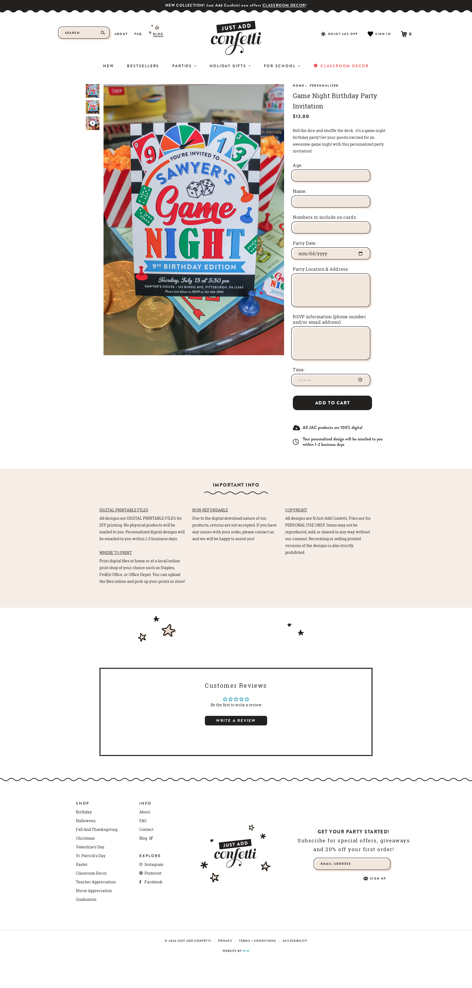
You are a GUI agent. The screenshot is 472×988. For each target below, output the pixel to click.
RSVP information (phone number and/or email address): (329, 319)
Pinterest (152, 873)
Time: (299, 369)
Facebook (153, 882)
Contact (146, 829)
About (121, 34)
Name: (299, 191)
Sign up (378, 878)
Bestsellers (143, 66)
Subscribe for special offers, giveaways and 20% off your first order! (353, 845)
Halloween (86, 821)
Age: (297, 165)
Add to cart (332, 402)
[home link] (236, 38)
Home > (300, 85)
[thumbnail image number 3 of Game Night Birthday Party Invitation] (92, 123)
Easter (82, 864)
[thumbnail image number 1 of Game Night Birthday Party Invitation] (92, 91)
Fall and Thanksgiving (96, 829)
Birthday (84, 812)
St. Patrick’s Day (90, 856)
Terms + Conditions (257, 941)
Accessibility (295, 941)
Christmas (85, 838)
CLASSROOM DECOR (283, 5)
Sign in (383, 34)
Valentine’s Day (90, 847)
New (108, 66)
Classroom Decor (344, 66)
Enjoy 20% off (343, 34)
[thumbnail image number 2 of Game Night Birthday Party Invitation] (92, 107)
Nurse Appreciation (94, 891)
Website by (236, 951)
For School (280, 66)
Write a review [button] (236, 720)
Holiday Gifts (228, 66)
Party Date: (305, 243)
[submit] (103, 32)
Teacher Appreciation (96, 882)
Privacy (225, 941)
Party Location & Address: (321, 269)
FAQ (138, 34)
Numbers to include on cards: (324, 217)
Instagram (153, 864)
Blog (158, 34)
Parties (182, 66)
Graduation (86, 899)
